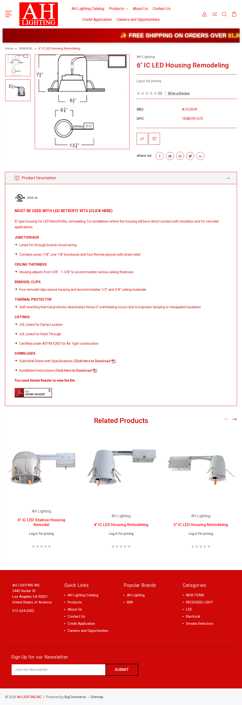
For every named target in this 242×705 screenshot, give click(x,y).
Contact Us (162, 8)
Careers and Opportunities (138, 19)
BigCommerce (75, 697)
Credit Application (97, 19)
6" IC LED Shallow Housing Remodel (41, 522)
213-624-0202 (23, 611)
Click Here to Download (92, 361)
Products (116, 8)
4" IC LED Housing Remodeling (121, 524)
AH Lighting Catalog (88, 8)
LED (189, 609)
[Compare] (214, 17)
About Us (140, 8)
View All (133, 609)
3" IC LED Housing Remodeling (200, 524)
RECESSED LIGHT (199, 602)
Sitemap (97, 697)
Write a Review (179, 93)
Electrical (193, 616)
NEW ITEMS (195, 595)
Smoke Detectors (199, 623)
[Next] (234, 419)
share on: (144, 155)
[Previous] (227, 419)
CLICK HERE (100, 211)
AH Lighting (136, 595)
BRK (130, 602)
